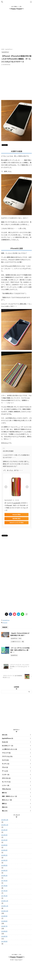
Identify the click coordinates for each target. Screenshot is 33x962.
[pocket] (14, 614)
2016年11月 (4, 906)
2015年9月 (4, 941)
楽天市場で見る (16, 518)
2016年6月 (4, 931)
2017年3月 (4, 891)
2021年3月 (4, 835)
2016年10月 (4, 911)
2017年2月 (4, 896)
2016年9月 (4, 916)
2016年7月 (4, 926)
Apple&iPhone (6, 620)
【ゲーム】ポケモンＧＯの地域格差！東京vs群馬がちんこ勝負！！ (19, 650)
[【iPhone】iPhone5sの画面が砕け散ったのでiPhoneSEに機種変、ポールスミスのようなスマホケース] (18, 614)
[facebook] (10, 614)
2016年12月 (4, 901)
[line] (22, 614)
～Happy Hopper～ (16, 8)
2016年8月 (4, 921)
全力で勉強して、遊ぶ (16, 954)
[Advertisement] (16, 29)
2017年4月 (4, 886)
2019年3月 (4, 860)
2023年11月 (4, 825)
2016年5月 (4, 936)
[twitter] (6, 614)
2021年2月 (4, 840)
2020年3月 (4, 855)
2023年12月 (4, 820)
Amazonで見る (16, 514)
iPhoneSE (5, 622)
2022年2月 (4, 830)
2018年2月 (4, 875)
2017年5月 (4, 881)
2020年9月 (4, 845)
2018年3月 (4, 870)
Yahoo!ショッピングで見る (16, 522)
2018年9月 (4, 865)
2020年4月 (4, 850)
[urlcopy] (26, 614)
